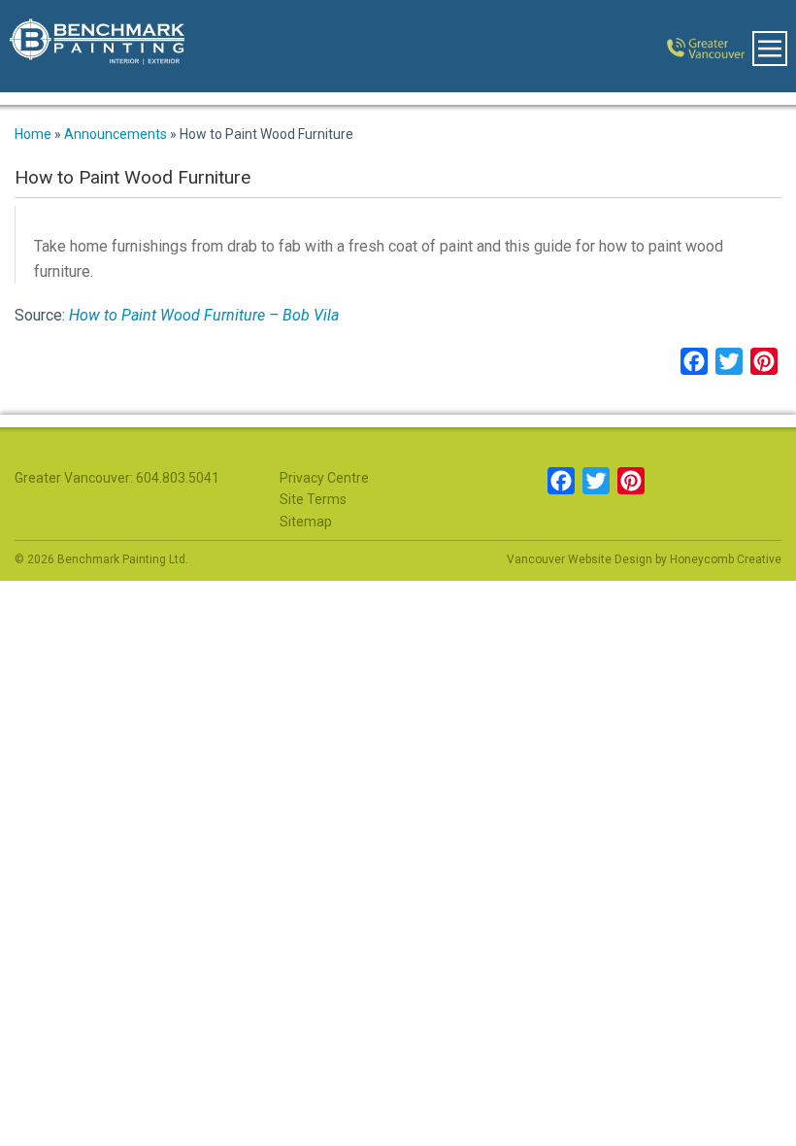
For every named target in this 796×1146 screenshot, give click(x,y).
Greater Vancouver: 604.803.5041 (117, 478)
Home (33, 134)
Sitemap (306, 521)
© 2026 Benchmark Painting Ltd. (101, 559)
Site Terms (313, 499)
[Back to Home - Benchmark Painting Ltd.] (87, 46)
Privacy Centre (324, 478)
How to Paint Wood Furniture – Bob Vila (204, 315)
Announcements (115, 134)
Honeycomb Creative (725, 559)
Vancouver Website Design (579, 559)
